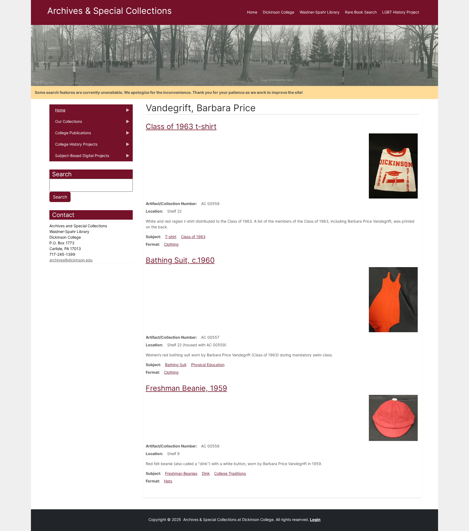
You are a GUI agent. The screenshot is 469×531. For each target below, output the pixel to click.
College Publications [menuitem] (70, 134)
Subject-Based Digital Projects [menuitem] (79, 157)
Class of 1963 (193, 236)
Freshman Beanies (181, 473)
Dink (206, 473)
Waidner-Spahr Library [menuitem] (320, 12)
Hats (168, 481)
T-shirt (170, 236)
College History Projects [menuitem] (73, 146)
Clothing (171, 244)
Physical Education (207, 364)
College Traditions (230, 473)
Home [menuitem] (252, 12)
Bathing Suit (175, 364)
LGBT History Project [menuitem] (400, 12)
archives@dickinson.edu (71, 260)
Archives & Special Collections (109, 10)
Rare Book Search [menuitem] (361, 12)
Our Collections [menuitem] (65, 123)
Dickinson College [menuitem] (278, 12)
